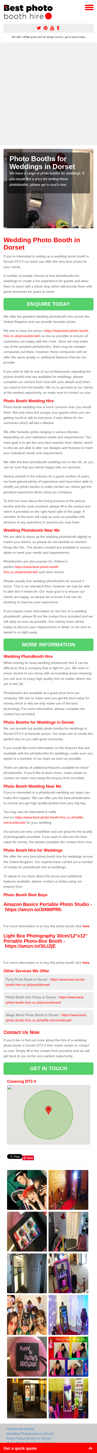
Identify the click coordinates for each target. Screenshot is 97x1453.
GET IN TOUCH (48, 1068)
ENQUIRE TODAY (48, 304)
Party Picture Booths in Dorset (28, 1438)
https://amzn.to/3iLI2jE (30, 946)
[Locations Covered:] (6, 7)
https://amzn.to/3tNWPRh (33, 909)
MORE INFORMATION (48, 645)
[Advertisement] (48, 94)
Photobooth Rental (20, 1429)
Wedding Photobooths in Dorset (30, 1433)
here (85, 926)
